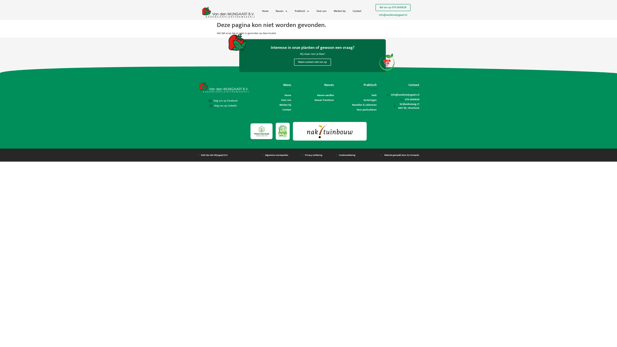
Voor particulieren (367, 110)
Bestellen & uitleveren (364, 105)
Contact (357, 11)
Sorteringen (370, 100)
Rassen (279, 11)
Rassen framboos (324, 100)
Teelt (374, 95)
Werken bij (339, 11)
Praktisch (300, 11)
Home (265, 11)
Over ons (321, 11)
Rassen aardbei (325, 95)
